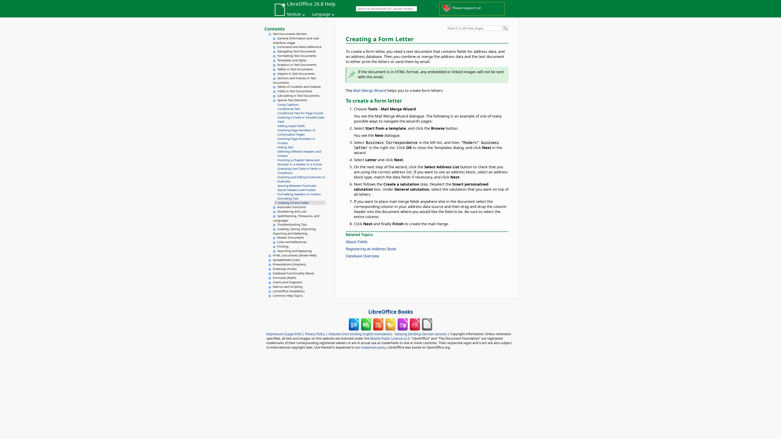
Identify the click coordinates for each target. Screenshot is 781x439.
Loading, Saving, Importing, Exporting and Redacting (294, 231)
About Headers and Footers (296, 190)
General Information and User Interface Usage (296, 40)
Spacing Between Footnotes (296, 186)
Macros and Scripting (287, 287)
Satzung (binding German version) (421, 334)
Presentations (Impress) (289, 264)
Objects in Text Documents (296, 74)
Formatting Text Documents (296, 56)
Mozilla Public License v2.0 (390, 338)
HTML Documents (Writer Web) (295, 255)
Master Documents (290, 237)
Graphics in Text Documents (296, 65)
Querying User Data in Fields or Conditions (299, 170)
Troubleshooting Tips (292, 224)
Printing (282, 246)
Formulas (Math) (284, 278)
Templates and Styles (292, 60)
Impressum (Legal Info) (284, 334)
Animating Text (288, 198)
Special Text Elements (292, 100)
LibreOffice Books (390, 311)
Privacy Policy (315, 334)
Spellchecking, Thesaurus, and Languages (296, 218)
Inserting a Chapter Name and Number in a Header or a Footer (299, 162)
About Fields (357, 241)
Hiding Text (285, 147)
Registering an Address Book (371, 248)
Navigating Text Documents (296, 51)
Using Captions (288, 104)
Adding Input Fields (291, 126)
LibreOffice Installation (289, 291)
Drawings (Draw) (285, 269)
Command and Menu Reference (299, 47)
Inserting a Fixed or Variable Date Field (300, 119)
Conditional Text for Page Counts (300, 113)
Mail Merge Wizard (369, 90)
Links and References (292, 242)
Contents (274, 29)
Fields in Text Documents (294, 91)
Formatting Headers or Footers (299, 194)
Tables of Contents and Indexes (299, 87)
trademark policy (373, 347)
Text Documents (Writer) (290, 34)
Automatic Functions (291, 207)
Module (294, 14)
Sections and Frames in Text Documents (294, 80)
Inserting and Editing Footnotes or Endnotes (301, 179)
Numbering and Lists (292, 211)
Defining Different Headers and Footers (299, 153)
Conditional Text (288, 109)
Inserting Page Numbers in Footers (296, 141)
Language (321, 14)
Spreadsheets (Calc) (286, 260)
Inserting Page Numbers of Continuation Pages (296, 132)
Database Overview (362, 255)
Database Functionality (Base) (293, 273)
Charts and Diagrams (287, 282)
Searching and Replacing (294, 251)
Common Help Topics (288, 295)
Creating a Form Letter (293, 203)
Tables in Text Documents (295, 69)
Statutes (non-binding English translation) (360, 334)
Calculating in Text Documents (298, 95)
